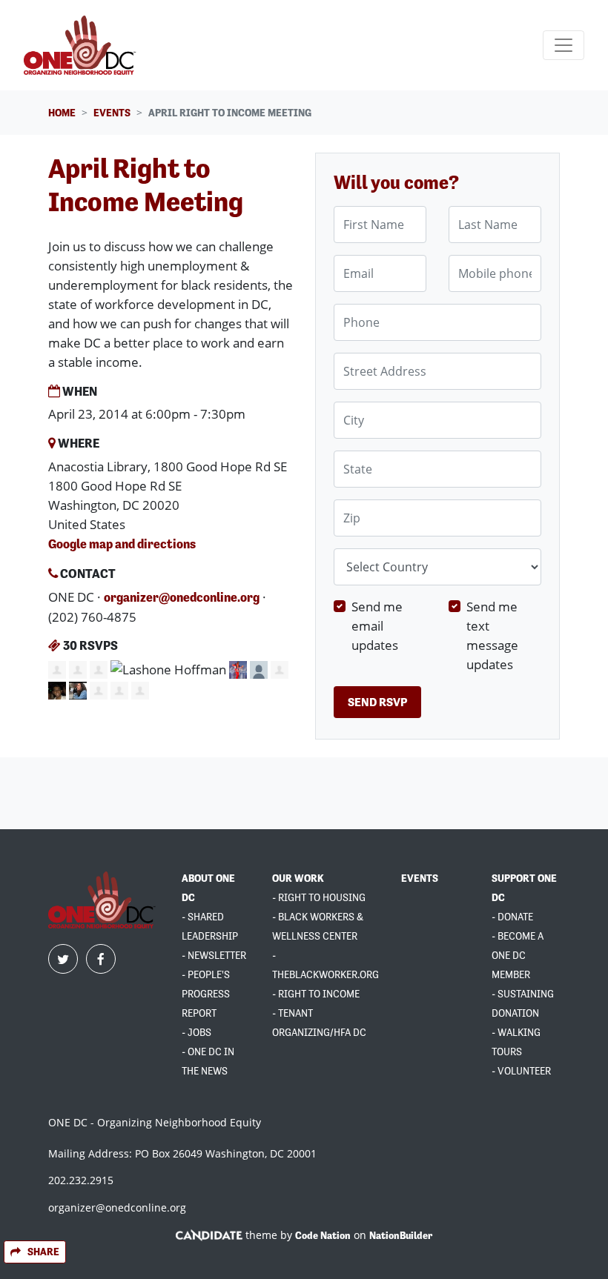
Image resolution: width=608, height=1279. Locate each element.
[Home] (82, 45)
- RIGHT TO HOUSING (319, 897)
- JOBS (196, 1032)
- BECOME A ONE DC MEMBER (517, 955)
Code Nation (323, 1235)
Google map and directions (122, 543)
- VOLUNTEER (521, 1071)
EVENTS (419, 878)
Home (62, 113)
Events (111, 113)
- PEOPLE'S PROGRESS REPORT (206, 994)
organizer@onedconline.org (182, 597)
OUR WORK (298, 878)
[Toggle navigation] (563, 45)
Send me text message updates (492, 635)
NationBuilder (400, 1235)
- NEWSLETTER (214, 955)
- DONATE (512, 917)
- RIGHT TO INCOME (316, 994)
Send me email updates (377, 625)
